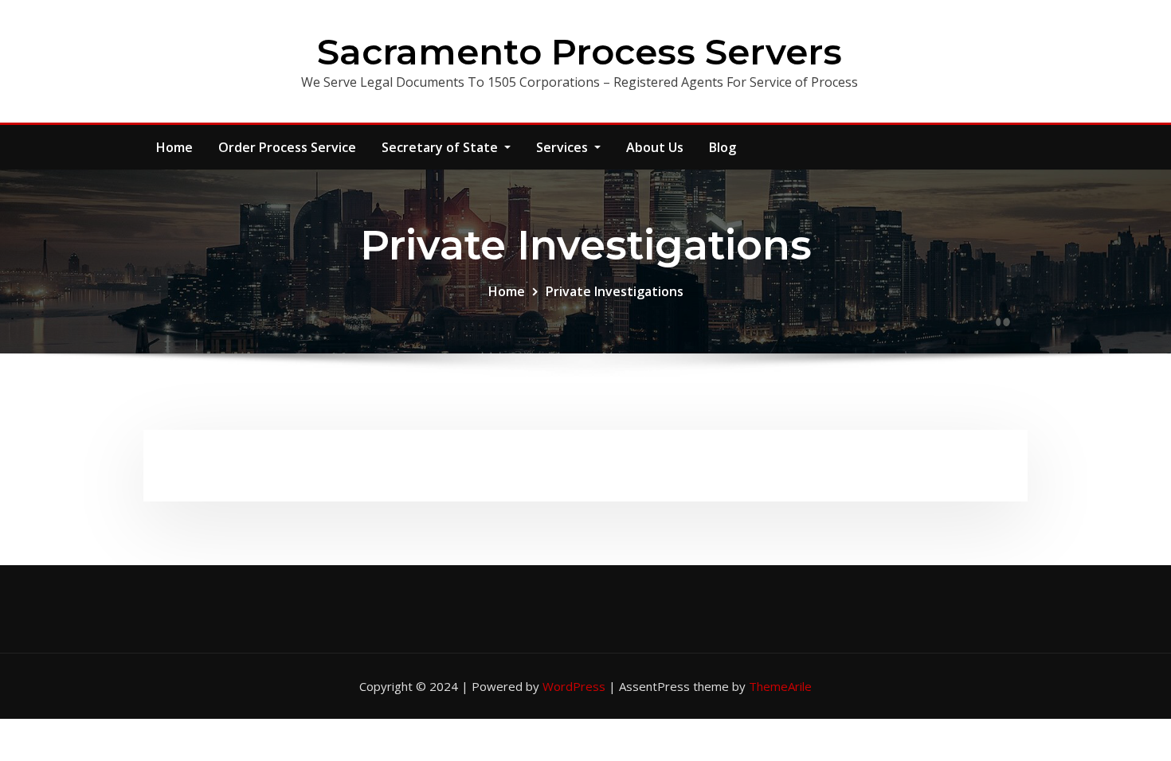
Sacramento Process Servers (579, 51)
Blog (722, 147)
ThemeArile (780, 686)
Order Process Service (287, 147)
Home (174, 147)
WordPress (573, 686)
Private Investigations (614, 291)
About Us (654, 147)
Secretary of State (441, 147)
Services (563, 147)
